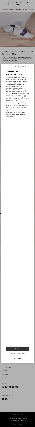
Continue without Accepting (21, 66)
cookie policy (19, 114)
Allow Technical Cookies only (17, 353)
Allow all (17, 348)
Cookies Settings (17, 358)
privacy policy (10, 116)
